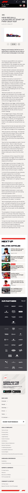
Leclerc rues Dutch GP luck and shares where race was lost (17, 282)
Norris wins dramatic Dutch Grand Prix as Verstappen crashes (17, 258)
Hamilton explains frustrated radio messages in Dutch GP (17, 275)
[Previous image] (8, 44)
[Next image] (19, 44)
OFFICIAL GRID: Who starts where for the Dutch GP (17, 249)
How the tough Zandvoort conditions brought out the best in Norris (17, 267)
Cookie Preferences (6, 463)
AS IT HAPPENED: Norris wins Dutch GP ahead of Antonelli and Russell (16, 290)
